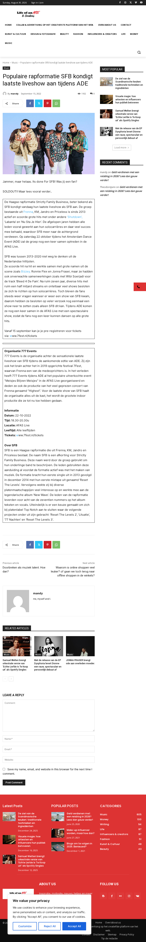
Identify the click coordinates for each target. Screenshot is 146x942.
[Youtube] (141, 3)
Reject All (50, 926)
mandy (14, 93)
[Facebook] (120, 3)
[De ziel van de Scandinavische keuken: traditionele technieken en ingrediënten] (106, 81)
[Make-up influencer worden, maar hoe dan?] (57, 833)
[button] (138, 52)
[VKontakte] (137, 896)
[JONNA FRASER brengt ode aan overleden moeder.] (80, 646)
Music (15, 62)
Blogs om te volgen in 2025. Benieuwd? (79, 845)
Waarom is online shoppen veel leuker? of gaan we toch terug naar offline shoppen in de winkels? (73, 571)
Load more (120, 147)
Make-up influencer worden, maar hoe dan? (80, 831)
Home (6, 62)
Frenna (28, 212)
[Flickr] (120, 896)
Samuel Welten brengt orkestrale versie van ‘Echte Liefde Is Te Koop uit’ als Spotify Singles (31, 861)
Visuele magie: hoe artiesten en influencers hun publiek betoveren (128, 99)
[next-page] (11, 678)
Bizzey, (26, 271)
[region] (49, 914)
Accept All (74, 926)
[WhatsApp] (56, 103)
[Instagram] (125, 3)
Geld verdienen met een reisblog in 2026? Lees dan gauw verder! (119, 176)
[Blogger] (103, 896)
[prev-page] (5, 678)
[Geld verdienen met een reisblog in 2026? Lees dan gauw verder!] (57, 816)
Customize (25, 926)
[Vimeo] (136, 3)
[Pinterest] (47, 103)
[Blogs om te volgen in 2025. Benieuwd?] (57, 846)
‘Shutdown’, (75, 217)
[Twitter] (131, 3)
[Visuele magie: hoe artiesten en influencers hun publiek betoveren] (106, 99)
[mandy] (5, 94)
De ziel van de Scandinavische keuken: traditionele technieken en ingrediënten (29, 820)
